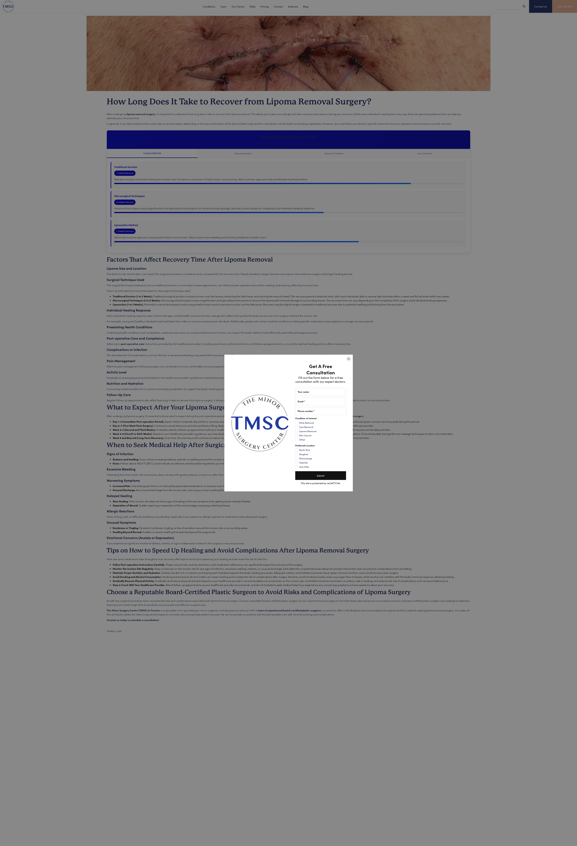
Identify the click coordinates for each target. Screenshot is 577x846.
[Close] (348, 358)
